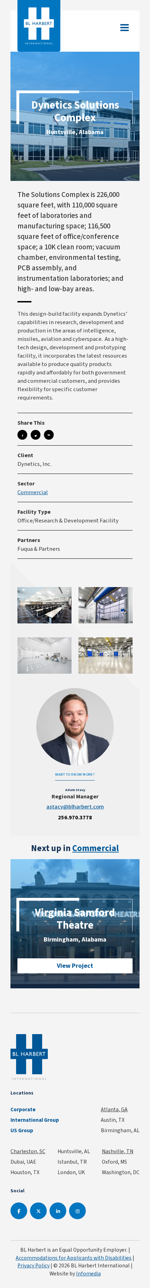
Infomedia (88, 1273)
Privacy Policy (33, 1265)
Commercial (32, 492)
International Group (34, 1120)
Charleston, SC (27, 1151)
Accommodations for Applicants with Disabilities (74, 1257)
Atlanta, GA (114, 1109)
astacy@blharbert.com (75, 806)
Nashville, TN (117, 1151)
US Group (21, 1130)
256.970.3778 (75, 817)
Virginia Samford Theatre (75, 918)
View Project (75, 965)
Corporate (23, 1109)
